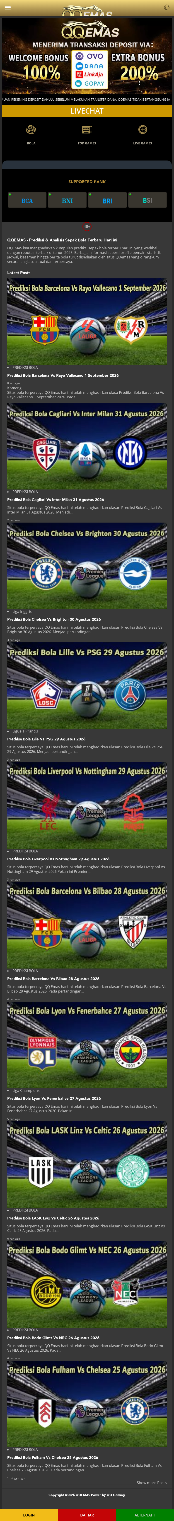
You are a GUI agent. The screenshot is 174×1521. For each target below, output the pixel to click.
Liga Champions (26, 1090)
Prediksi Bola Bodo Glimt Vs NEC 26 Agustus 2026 (53, 1338)
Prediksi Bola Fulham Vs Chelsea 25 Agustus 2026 (52, 1458)
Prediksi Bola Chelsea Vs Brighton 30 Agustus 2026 (54, 619)
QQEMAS (14, 248)
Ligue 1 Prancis (25, 731)
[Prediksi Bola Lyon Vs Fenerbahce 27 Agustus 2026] (87, 1045)
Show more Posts (152, 1482)
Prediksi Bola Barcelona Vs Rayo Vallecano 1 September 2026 (63, 375)
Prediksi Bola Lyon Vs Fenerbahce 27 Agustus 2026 (54, 1098)
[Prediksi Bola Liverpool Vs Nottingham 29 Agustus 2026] (87, 805)
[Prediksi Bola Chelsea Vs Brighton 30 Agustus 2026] (87, 566)
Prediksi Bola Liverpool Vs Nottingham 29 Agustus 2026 (58, 859)
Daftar (87, 1515)
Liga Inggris (22, 611)
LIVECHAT (87, 111)
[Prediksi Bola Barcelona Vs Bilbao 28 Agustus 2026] (87, 925)
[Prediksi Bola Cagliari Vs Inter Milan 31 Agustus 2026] (87, 446)
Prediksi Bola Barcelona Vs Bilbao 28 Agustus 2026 (53, 979)
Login (29, 1515)
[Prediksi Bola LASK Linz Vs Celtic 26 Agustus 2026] (87, 1164)
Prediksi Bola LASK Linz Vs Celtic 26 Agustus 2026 (53, 1218)
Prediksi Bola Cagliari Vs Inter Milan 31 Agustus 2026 (55, 500)
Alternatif (145, 1515)
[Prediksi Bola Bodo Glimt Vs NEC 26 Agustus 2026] (87, 1284)
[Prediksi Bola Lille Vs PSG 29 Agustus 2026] (87, 685)
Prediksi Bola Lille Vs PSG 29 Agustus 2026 (46, 739)
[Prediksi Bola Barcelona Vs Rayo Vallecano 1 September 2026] (87, 321)
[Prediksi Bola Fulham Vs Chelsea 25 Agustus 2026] (87, 1404)
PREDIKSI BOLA (25, 367)
